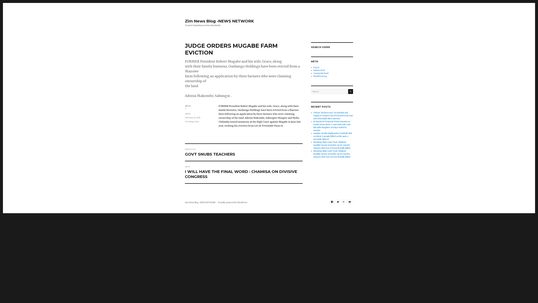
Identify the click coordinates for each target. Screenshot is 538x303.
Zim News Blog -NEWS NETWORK (219, 21)
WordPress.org (320, 76)
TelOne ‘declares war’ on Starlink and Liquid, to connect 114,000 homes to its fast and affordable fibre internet (333, 116)
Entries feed (319, 70)
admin (188, 114)
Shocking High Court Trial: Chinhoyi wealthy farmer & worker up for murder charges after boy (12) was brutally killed (331, 145)
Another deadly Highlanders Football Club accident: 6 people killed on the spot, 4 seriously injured (332, 136)
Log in (316, 67)
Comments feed (320, 73)
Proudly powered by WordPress (232, 202)
